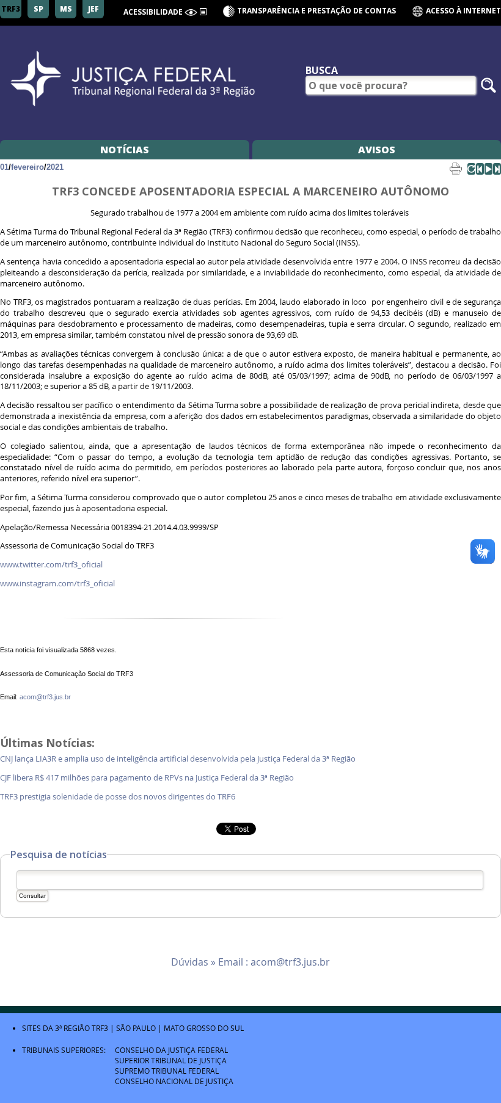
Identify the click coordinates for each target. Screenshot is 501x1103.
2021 (55, 167)
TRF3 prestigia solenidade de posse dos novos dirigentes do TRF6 (118, 797)
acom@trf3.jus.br (45, 697)
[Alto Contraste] (191, 12)
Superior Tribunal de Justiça (171, 1060)
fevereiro (27, 167)
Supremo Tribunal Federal (167, 1070)
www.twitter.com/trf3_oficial (51, 564)
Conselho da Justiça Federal (171, 1050)
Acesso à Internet (462, 10)
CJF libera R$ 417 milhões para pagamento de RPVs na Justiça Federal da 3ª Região (148, 778)
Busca (321, 70)
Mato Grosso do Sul (204, 1028)
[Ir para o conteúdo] (203, 11)
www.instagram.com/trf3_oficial (57, 583)
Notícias (124, 150)
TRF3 (100, 1028)
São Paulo (136, 1028)
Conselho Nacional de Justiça (174, 1081)
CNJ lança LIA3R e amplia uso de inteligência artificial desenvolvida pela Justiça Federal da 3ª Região (178, 759)
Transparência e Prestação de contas (316, 10)
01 (4, 167)
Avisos (376, 150)
